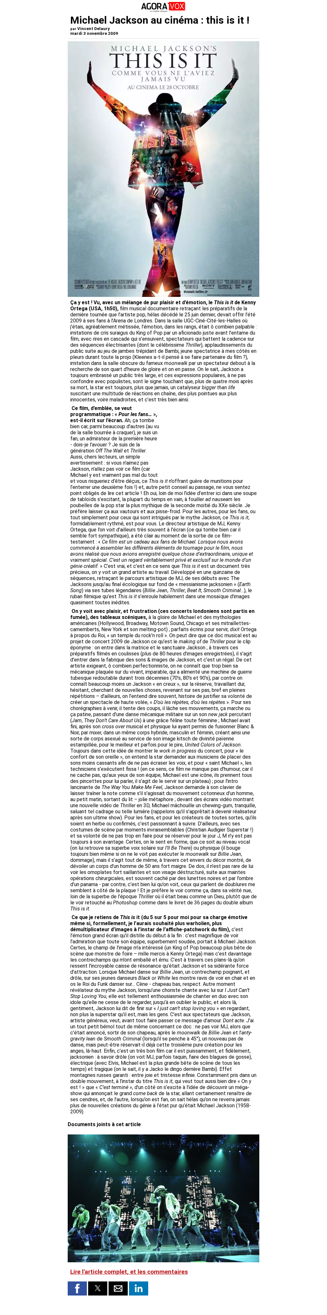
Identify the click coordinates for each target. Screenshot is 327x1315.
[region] (209, 439)
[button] (77, 1288)
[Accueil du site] (163, 11)
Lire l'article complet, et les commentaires (129, 1271)
